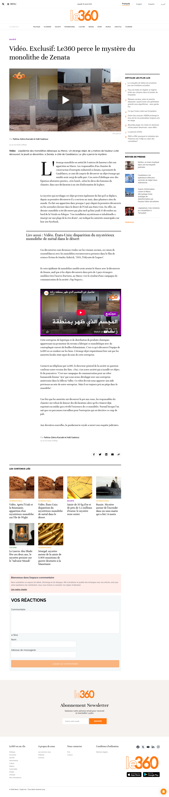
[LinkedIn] (153, 747)
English (139, 4)
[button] (164, 792)
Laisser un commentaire (65, 663)
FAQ (68, 752)
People (108, 27)
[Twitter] (143, 747)
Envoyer (98, 721)
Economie (47, 27)
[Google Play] (151, 774)
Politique (36, 27)
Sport (99, 27)
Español (151, 4)
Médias (91, 27)
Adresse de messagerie (23, 650)
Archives (41, 758)
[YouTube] (148, 747)
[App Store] (134, 774)
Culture (82, 27)
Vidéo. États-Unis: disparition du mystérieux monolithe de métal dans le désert (70, 237)
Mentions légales (102, 752)
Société (58, 27)
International (69, 27)
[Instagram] (158, 747)
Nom (13, 639)
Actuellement (14, 27)
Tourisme (128, 27)
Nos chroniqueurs (15, 777)
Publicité (41, 755)
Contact (70, 755)
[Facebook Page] (137, 747)
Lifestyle (118, 27)
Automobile (13, 769)
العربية (163, 4)
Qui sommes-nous (44, 752)
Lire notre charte (19, 589)
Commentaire (18, 609)
